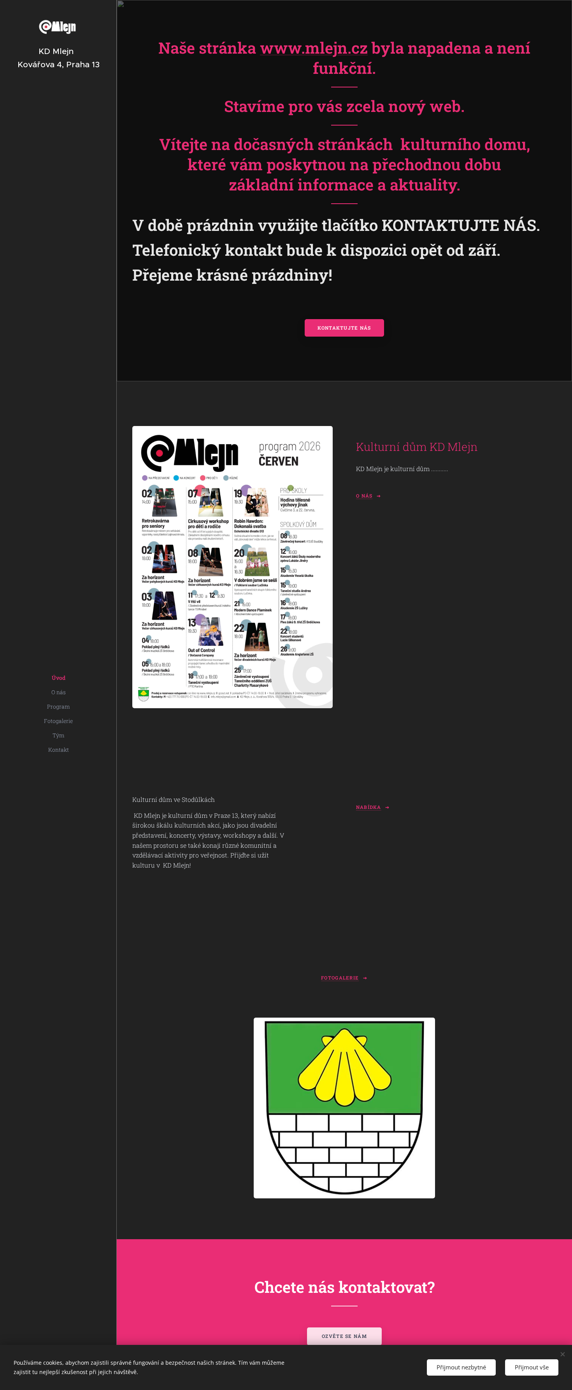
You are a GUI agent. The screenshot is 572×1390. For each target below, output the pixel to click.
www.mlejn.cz (314, 47)
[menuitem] (58, 677)
